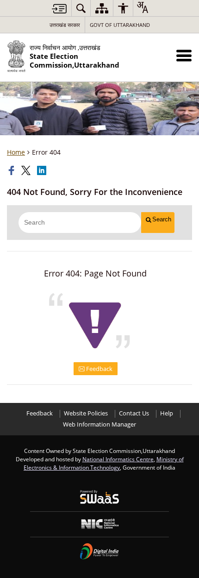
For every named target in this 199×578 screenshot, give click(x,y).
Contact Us (134, 413)
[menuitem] (81, 8)
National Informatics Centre (118, 459)
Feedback (98, 368)
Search (161, 219)
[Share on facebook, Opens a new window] (12, 170)
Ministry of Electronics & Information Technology (104, 463)
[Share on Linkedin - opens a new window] (42, 170)
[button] (184, 55)
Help (166, 413)
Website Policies (86, 413)
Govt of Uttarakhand (120, 24)
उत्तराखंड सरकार (65, 24)
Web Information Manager (99, 424)
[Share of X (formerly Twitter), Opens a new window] (26, 170)
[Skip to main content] (59, 8)
